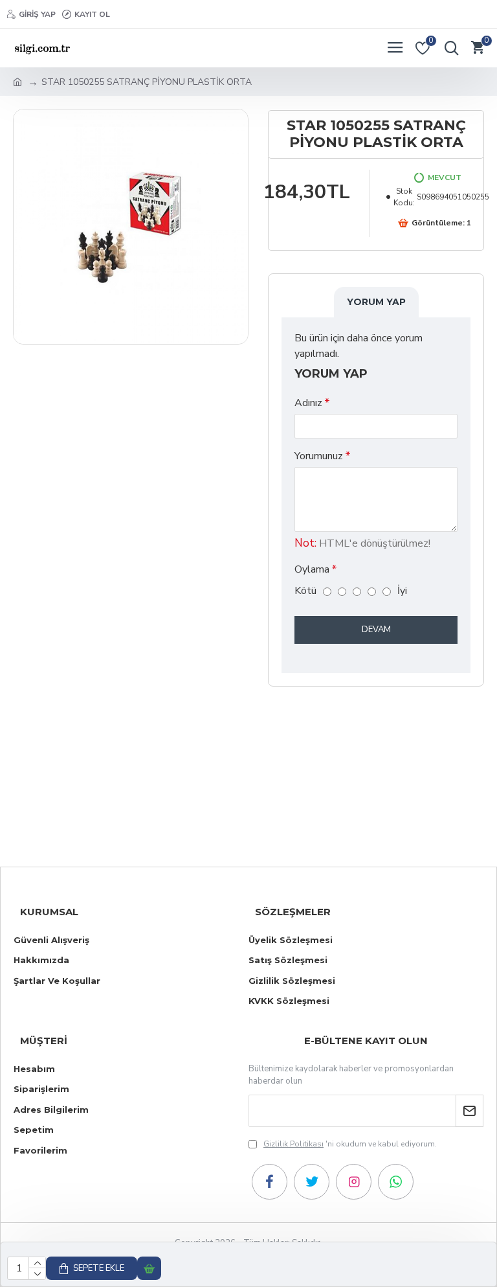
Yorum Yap (376, 302)
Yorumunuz (318, 456)
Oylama (311, 569)
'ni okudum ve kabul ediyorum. (350, 1144)
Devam (376, 629)
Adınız (308, 403)
